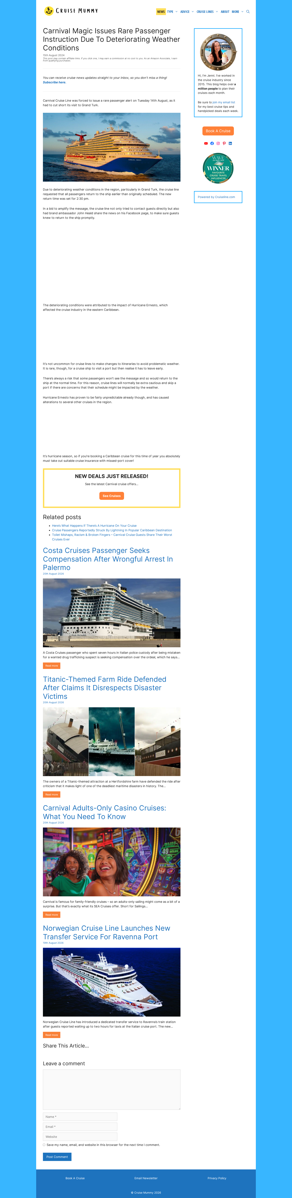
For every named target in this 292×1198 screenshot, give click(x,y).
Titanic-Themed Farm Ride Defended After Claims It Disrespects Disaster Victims (104, 688)
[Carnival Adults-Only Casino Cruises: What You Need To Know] (111, 894)
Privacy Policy (217, 1178)
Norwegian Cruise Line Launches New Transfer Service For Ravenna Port (106, 932)
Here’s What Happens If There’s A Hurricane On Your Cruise (94, 525)
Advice (184, 11)
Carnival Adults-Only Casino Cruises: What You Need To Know (104, 812)
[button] (111, 496)
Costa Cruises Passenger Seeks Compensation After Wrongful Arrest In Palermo (108, 559)
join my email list (224, 102)
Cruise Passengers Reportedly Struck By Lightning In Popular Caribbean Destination (112, 530)
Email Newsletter (146, 1178)
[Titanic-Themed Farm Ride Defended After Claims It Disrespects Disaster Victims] (111, 774)
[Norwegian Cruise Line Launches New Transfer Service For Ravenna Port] (111, 1014)
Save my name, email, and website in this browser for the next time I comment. (103, 1145)
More (235, 11)
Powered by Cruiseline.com (216, 197)
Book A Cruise (75, 1178)
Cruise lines (205, 11)
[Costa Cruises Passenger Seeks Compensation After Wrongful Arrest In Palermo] (111, 645)
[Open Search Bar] (248, 11)
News (161, 11)
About (225, 11)
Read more (51, 665)
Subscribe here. (54, 82)
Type (170, 11)
